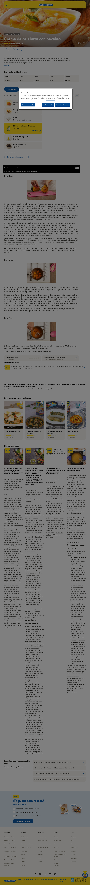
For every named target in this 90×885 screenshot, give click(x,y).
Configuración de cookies (28, 104)
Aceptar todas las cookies (62, 104)
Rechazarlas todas (48, 104)
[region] (46, 99)
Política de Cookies (50, 100)
